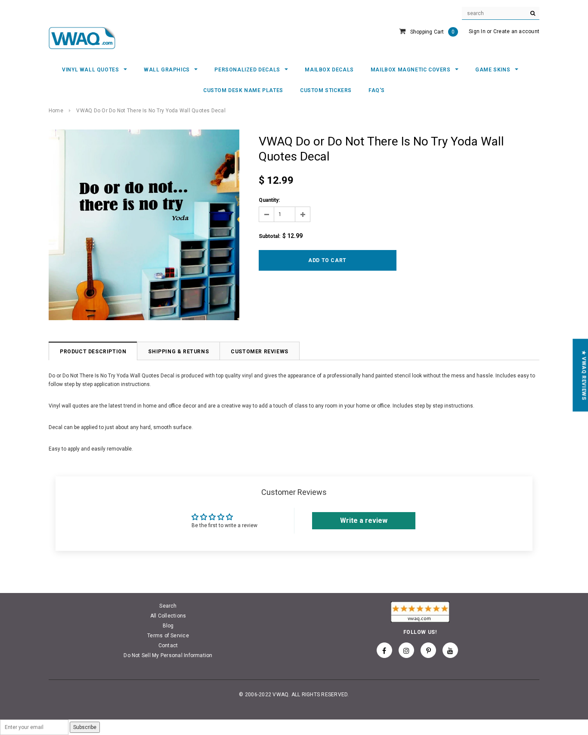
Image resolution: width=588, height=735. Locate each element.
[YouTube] (450, 650)
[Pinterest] (428, 650)
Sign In (477, 31)
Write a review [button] (363, 520)
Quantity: (269, 200)
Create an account (516, 31)
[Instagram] (406, 650)
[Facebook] (384, 650)
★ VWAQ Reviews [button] (584, 375)
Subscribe (84, 727)
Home (56, 111)
